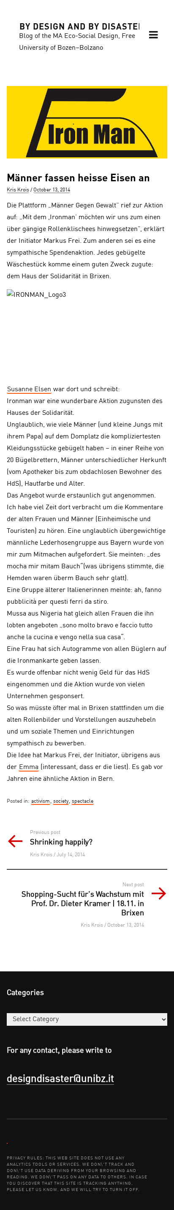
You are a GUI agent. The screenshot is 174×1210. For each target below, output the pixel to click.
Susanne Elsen (29, 389)
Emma (28, 767)
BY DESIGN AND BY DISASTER (81, 25)
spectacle (82, 801)
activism (40, 801)
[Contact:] (7, 1143)
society (60, 801)
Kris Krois (18, 190)
